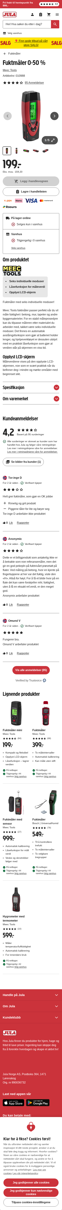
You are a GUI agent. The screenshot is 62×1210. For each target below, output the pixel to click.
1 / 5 (47, 140)
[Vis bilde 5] (45, 151)
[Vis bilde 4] (36, 151)
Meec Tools (10, 70)
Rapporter (23, 522)
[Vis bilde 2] (16, 151)
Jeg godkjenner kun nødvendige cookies (31, 1192)
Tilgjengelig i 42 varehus (16, 965)
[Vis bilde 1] (7, 151)
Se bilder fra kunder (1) (26, 461)
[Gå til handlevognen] (49, 14)
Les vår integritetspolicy (25, 1173)
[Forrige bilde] (7, 116)
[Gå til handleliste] (41, 14)
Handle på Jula (14, 995)
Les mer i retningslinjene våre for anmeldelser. (32, 451)
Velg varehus (15, 33)
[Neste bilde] (54, 116)
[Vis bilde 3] (26, 151)
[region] (31, 1163)
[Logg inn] (32, 14)
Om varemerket (15, 398)
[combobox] (31, 24)
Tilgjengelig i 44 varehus (16, 775)
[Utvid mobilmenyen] (57, 14)
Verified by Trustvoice (29, 680)
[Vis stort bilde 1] (31, 116)
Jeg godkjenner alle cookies (31, 1182)
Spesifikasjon (13, 387)
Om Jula (9, 1006)
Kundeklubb (12, 1017)
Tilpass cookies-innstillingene (31, 1202)
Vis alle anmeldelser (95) (31, 670)
